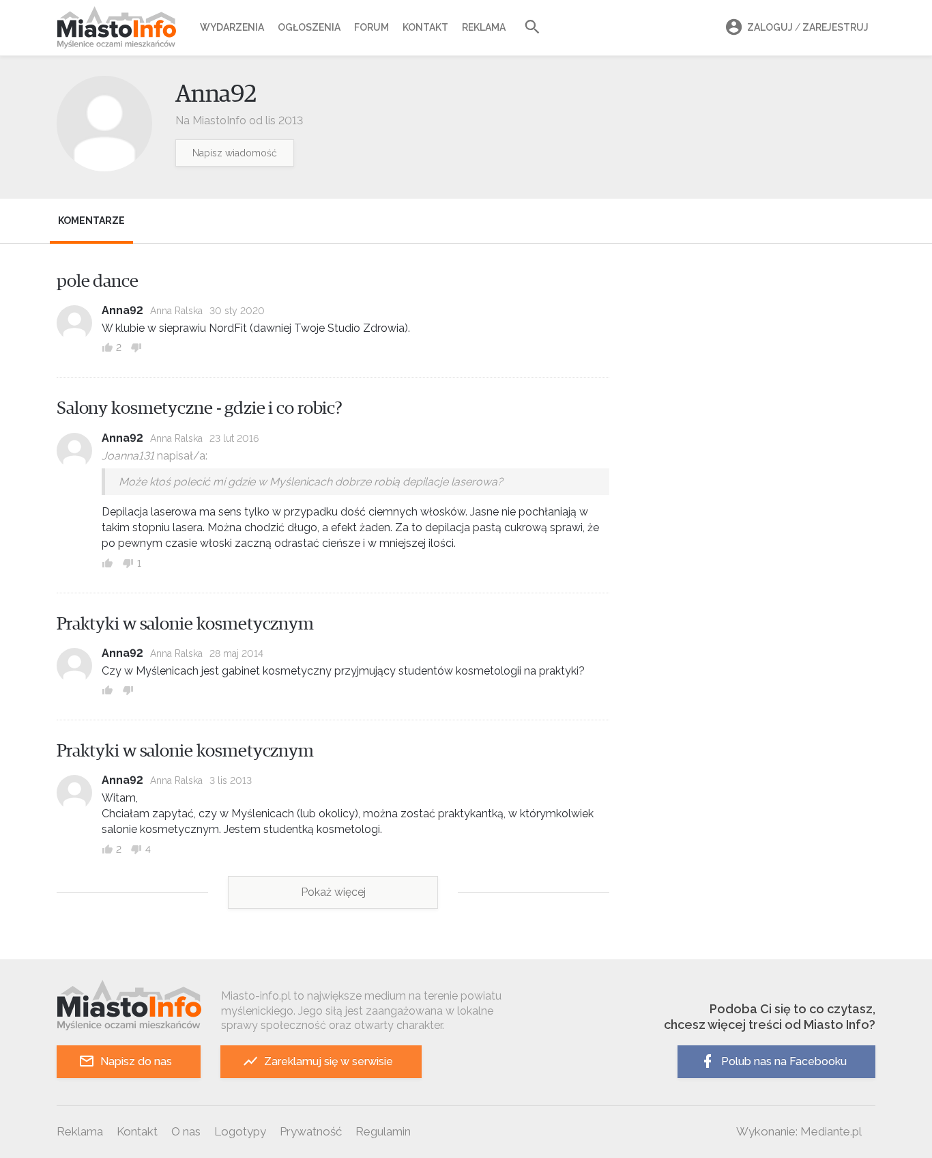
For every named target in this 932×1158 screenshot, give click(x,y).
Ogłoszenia (309, 27)
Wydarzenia (232, 27)
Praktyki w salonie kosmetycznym (185, 624)
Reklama (484, 27)
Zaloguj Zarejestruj (808, 27)
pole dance (98, 281)
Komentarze (91, 220)
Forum (371, 27)
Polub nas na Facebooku (784, 1061)
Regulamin (383, 1131)
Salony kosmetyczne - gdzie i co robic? (200, 408)
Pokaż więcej (333, 892)
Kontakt (425, 27)
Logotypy (240, 1131)
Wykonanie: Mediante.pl (799, 1131)
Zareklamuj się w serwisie (328, 1061)
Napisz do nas (136, 1061)
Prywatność (311, 1131)
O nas (186, 1131)
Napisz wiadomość (234, 152)
